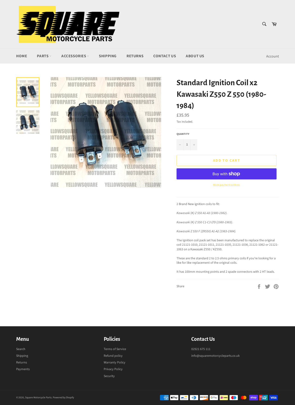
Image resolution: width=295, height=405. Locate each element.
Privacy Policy (113, 369)
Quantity (183, 134)
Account (272, 56)
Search (20, 349)
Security (109, 376)
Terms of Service (115, 349)
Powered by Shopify (63, 397)
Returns (135, 56)
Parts (43, 56)
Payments (23, 369)
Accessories (74, 56)
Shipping (108, 56)
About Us (195, 56)
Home (21, 56)
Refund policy (113, 356)
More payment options (226, 185)
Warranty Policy (114, 362)
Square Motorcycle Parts (38, 397)
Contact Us (164, 56)
